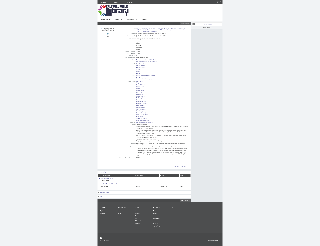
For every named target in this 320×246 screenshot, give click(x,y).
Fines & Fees (156, 218)
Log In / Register (157, 226)
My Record (155, 211)
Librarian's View (104, 192)
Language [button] (103, 208)
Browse (137, 213)
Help (171, 208)
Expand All (176, 166)
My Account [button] (131, 19)
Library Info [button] (104, 19)
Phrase (137, 216)
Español (102, 213)
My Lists (155, 223)
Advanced (138, 221)
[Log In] (217, 2)
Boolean (137, 223)
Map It (101, 196)
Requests (155, 216)
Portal (119, 211)
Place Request (208, 24)
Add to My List (206, 27)
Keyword (137, 211)
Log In (219, 2)
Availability (103, 172)
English (102, 211)
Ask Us (120, 216)
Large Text (130, 2)
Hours (119, 213)
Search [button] (117, 19)
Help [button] (144, 19)
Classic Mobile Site (213, 240)
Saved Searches (157, 221)
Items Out (155, 213)
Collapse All (184, 166)
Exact (136, 218)
